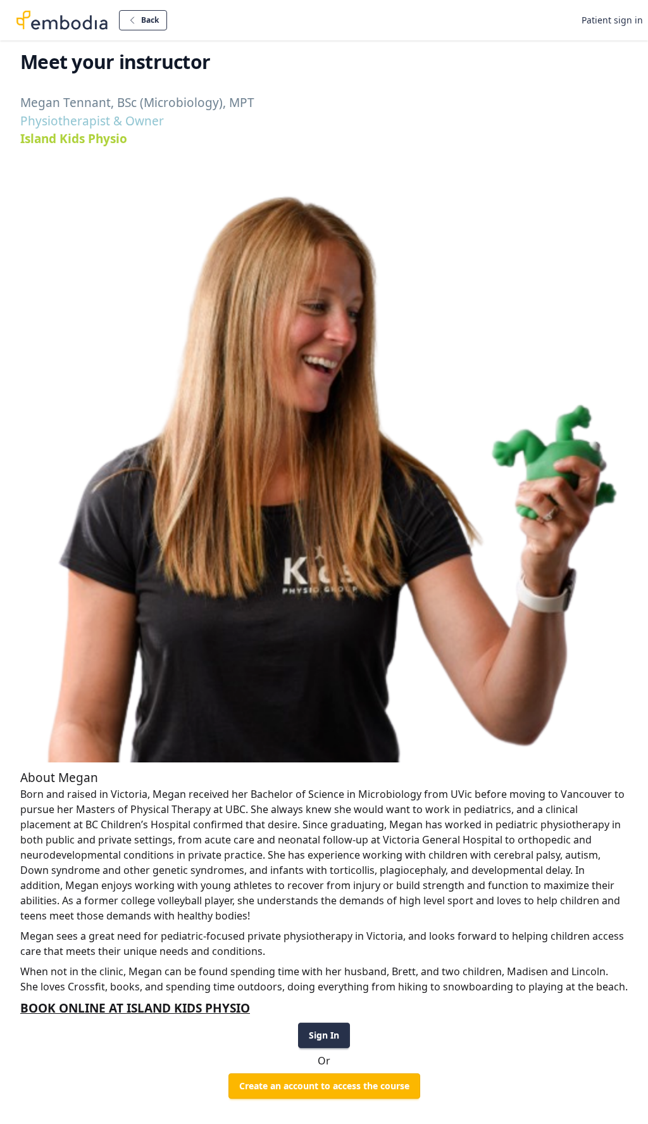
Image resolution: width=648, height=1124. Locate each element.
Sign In (324, 1035)
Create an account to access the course (324, 1086)
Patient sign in (612, 20)
